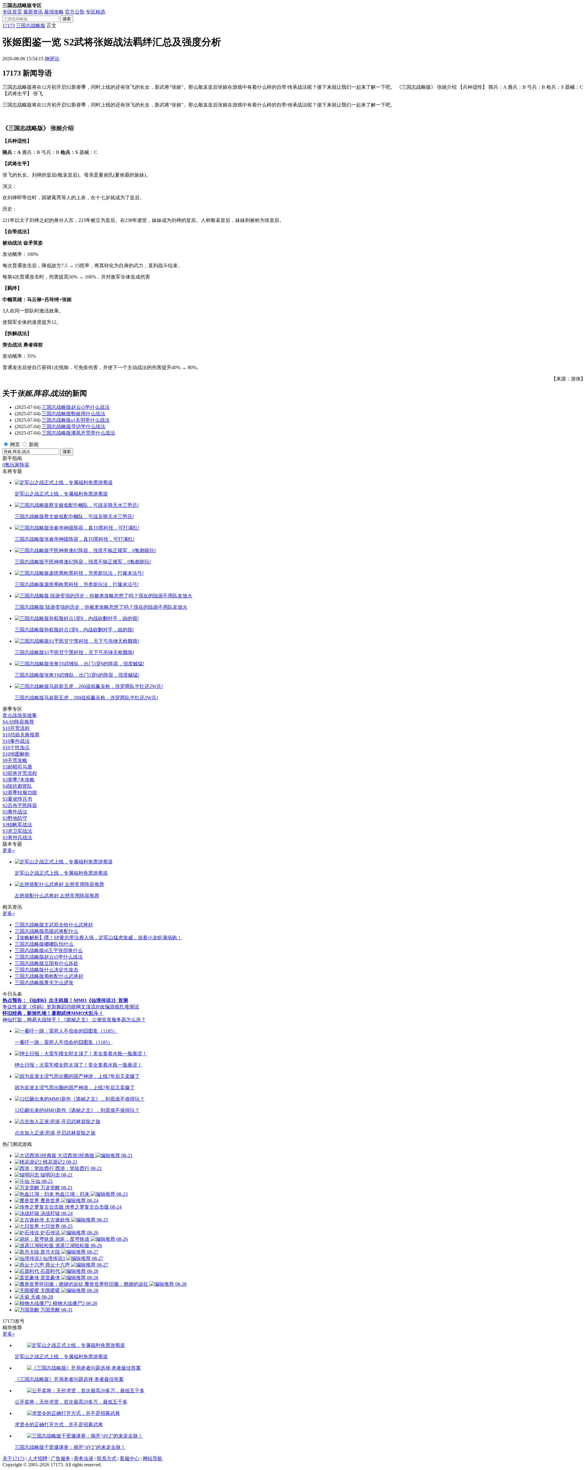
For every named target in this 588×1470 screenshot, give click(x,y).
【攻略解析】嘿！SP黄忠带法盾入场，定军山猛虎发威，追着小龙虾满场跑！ (98, 937)
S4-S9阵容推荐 (18, 721)
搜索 (67, 19)
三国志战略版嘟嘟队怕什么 (44, 944)
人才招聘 (37, 1458)
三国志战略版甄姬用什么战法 (73, 413)
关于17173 (13, 1458)
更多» (8, 850)
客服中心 (129, 1458)
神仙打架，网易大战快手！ (31, 1019)
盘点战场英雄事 (19, 715)
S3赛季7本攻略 (18, 779)
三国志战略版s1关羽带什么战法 (76, 420)
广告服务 (60, 1458)
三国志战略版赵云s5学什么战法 (76, 407)
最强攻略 (54, 11)
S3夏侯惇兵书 (17, 799)
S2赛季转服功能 (19, 792)
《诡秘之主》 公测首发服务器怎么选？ (103, 1019)
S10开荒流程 (16, 728)
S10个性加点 (16, 747)
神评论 (52, 58)
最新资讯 (33, 11)
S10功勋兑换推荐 (21, 734)
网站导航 (152, 1458)
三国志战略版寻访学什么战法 (73, 426)
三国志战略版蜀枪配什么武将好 (49, 976)
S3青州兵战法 (17, 837)
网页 (15, 444)
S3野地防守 (14, 818)
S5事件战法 (14, 811)
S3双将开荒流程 (19, 773)
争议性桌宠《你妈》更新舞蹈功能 (39, 1006)
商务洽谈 (83, 1458)
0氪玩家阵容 (15, 464)
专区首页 (12, 11)
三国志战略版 (30, 25)
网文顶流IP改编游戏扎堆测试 (107, 1006)
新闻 (34, 444)
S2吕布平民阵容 (19, 805)
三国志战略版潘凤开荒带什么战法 (78, 433)
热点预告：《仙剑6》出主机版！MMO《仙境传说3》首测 (65, 1000)
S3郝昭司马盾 (17, 766)
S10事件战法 (16, 741)
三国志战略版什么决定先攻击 (46, 969)
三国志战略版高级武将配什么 (46, 931)
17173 (8, 25)
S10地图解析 (16, 754)
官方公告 (75, 11)
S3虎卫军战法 (17, 831)
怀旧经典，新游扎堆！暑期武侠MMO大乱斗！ (53, 1013)
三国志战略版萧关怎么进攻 (44, 982)
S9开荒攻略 (14, 760)
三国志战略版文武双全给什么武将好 (54, 924)
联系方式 (106, 1458)
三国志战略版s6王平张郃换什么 (49, 950)
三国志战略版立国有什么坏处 (46, 963)
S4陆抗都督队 (17, 786)
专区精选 (95, 11)
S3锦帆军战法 (17, 824)
